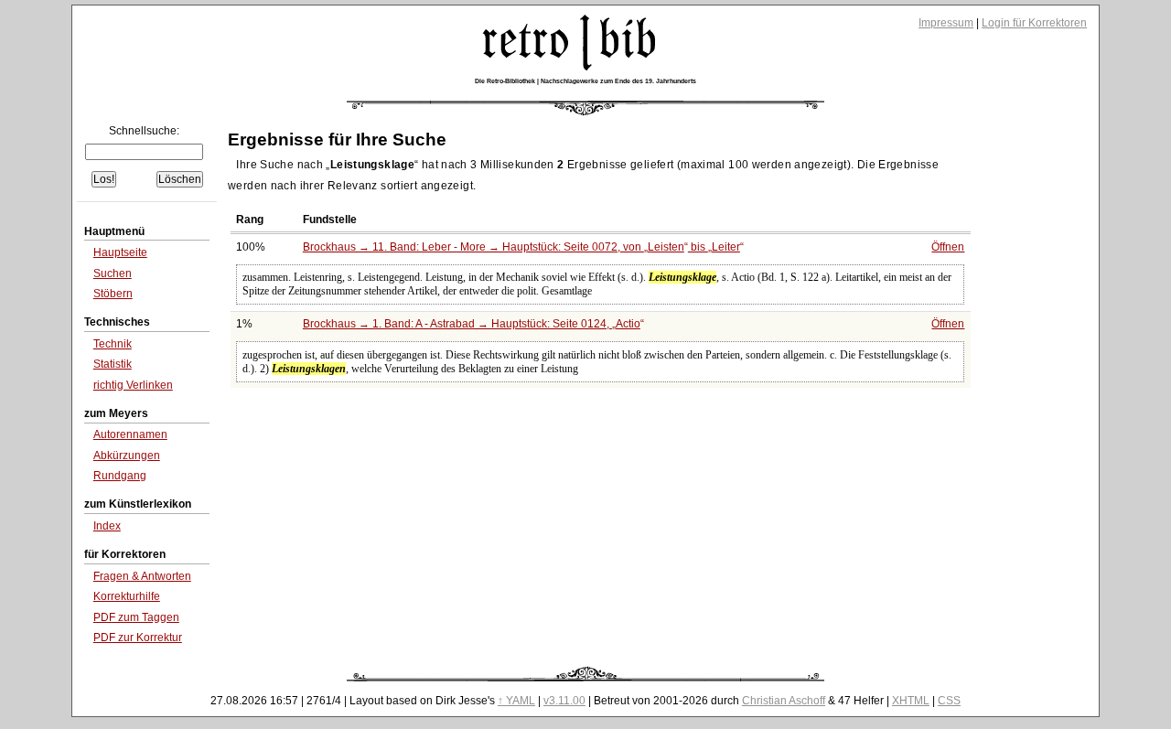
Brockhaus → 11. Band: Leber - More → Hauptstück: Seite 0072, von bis (521, 247)
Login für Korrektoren (1034, 22)
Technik (112, 344)
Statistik (112, 364)
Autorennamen (130, 434)
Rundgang (119, 475)
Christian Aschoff (783, 700)
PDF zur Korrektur (137, 637)
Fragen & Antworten (142, 576)
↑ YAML (516, 700)
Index (107, 526)
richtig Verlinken (133, 385)
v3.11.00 (564, 700)
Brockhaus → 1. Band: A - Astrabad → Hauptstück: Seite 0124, (471, 323)
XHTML (910, 700)
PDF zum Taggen (136, 617)
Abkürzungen (126, 455)
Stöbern (113, 293)
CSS (949, 700)
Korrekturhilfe (126, 596)
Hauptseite (120, 252)
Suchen (112, 273)
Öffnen (947, 247)
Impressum (946, 22)
